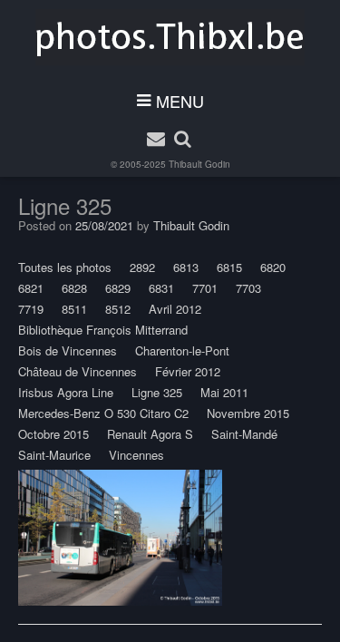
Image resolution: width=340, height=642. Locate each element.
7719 (31, 308)
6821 (31, 288)
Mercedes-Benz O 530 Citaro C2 (103, 413)
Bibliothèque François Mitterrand (103, 329)
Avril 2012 (175, 308)
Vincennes (136, 454)
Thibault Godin (199, 164)
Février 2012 (187, 371)
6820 (273, 267)
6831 (161, 288)
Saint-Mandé (244, 434)
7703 (248, 288)
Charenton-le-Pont (182, 350)
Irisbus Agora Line (65, 392)
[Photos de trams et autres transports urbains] (170, 37)
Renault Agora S (150, 434)
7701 (205, 288)
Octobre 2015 (53, 434)
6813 (186, 267)
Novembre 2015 (248, 413)
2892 (142, 267)
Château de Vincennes (77, 371)
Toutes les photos (65, 267)
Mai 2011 (224, 392)
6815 (229, 267)
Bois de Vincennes (67, 350)
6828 (74, 288)
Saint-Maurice (54, 454)
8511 (74, 308)
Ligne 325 (156, 392)
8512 (118, 308)
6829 (118, 288)
